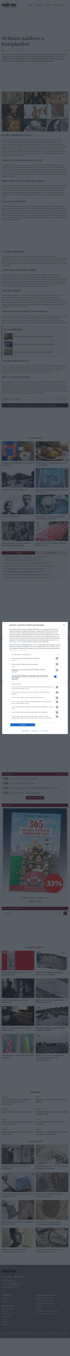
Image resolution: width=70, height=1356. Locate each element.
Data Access (35, 731)
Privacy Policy (44, 731)
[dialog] (35, 678)
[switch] (56, 658)
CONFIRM (23, 724)
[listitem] (35, 654)
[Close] (64, 625)
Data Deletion (25, 731)
